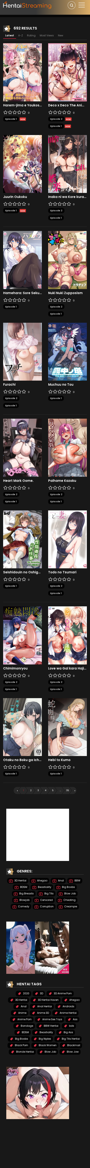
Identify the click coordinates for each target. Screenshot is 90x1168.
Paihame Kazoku (62, 481)
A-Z (20, 35)
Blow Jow (72, 1051)
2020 (25, 993)
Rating (31, 35)
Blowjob (24, 900)
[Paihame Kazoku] (67, 447)
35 (67, 790)
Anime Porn (24, 1019)
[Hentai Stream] (27, 5)
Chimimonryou (15, 668)
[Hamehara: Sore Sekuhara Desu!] (22, 260)
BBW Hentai (50, 1026)
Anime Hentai (68, 1013)
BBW (77, 880)
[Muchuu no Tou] (67, 351)
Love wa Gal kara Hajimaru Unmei (67, 668)
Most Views (47, 35)
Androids (68, 1006)
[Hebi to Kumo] (67, 727)
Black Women (47, 1045)
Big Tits (49, 893)
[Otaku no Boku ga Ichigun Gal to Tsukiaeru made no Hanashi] (22, 727)
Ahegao (41, 880)
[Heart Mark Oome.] (22, 447)
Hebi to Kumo (59, 760)
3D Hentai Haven (48, 1000)
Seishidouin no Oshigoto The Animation (22, 572)
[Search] (72, 5)
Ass (74, 1019)
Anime (22, 1013)
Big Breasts (26, 893)
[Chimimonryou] (22, 635)
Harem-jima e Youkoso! (22, 105)
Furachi (9, 384)
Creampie (70, 906)
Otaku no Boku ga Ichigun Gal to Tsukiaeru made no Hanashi (22, 760)
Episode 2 (56, 119)
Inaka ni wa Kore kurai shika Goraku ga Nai (67, 197)
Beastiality (44, 887)
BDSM (23, 887)
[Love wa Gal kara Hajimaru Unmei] (67, 635)
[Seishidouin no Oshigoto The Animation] (22, 539)
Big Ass (68, 1032)
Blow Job (70, 893)
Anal (60, 880)
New (60, 35)
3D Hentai (20, 880)
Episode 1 (11, 119)
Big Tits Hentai (70, 1038)
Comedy (23, 906)
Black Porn (21, 1045)
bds (71, 1026)
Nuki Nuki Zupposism (65, 293)
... (60, 790)
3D (41, 993)
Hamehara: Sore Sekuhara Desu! (22, 293)
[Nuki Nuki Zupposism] (67, 260)
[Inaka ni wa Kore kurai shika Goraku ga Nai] (67, 164)
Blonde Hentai (24, 1051)
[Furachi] (22, 351)
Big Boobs (68, 887)
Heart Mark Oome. (18, 481)
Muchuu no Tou (60, 384)
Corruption (46, 906)
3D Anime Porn (62, 993)
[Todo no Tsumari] (67, 539)
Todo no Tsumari (62, 572)
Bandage (26, 1026)
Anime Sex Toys (52, 1019)
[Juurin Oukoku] (22, 164)
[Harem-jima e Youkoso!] (22, 72)
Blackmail (73, 1045)
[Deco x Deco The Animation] (67, 72)
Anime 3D (42, 1013)
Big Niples (44, 1038)
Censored (46, 900)
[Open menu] (81, 5)
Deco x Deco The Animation (67, 105)
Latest (9, 35)
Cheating (69, 900)
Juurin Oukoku (15, 197)
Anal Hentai (44, 1006)
